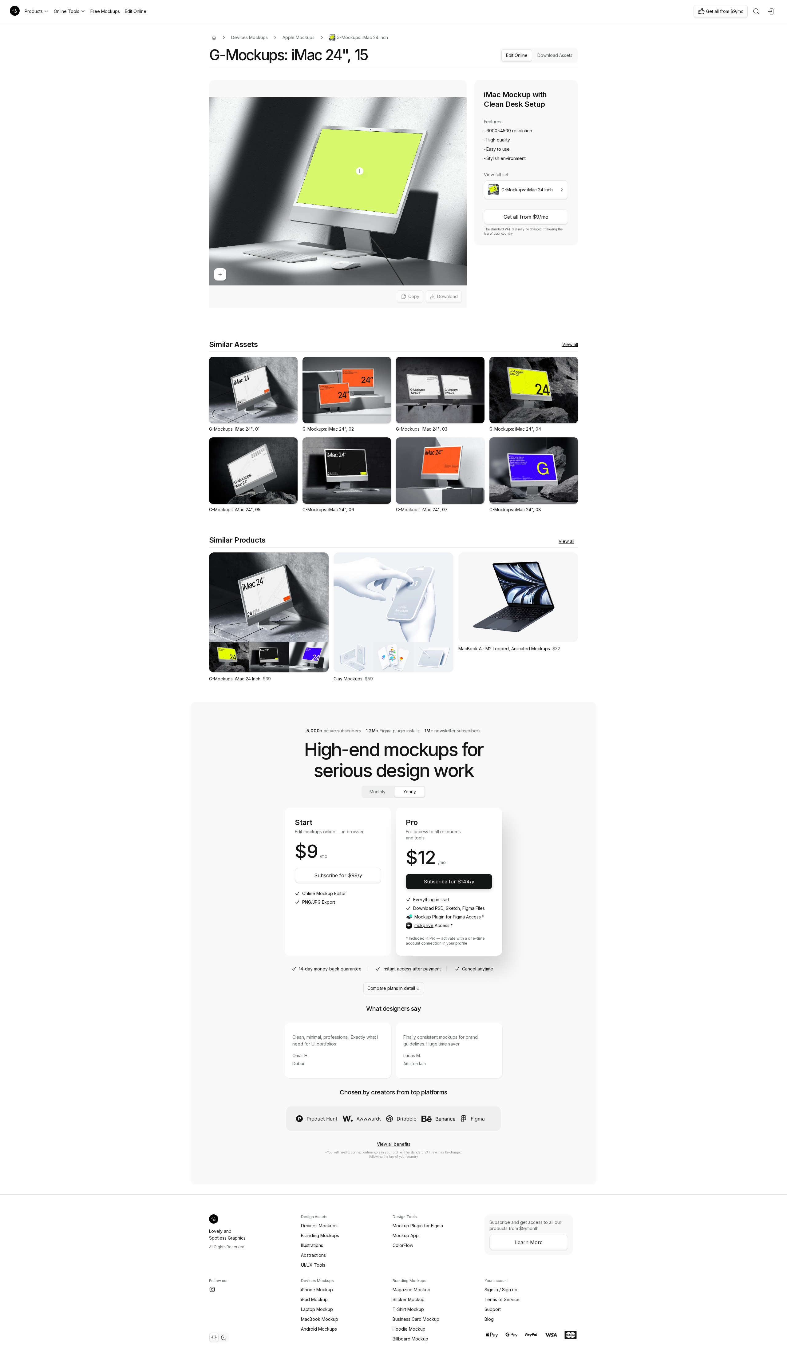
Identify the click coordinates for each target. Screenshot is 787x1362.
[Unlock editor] (338, 194)
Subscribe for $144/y (449, 881)
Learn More (529, 1242)
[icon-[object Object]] (756, 11)
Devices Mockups (249, 37)
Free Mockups (105, 11)
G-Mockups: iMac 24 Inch (362, 37)
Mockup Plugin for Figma (439, 916)
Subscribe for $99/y (338, 875)
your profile (456, 943)
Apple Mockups (298, 37)
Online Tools (66, 11)
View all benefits (393, 1144)
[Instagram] (212, 1289)
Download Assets (554, 55)
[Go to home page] (214, 37)
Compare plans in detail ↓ (393, 988)
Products (34, 11)
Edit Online (135, 11)
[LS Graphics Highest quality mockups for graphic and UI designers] (15, 11)
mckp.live (423, 925)
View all (570, 344)
